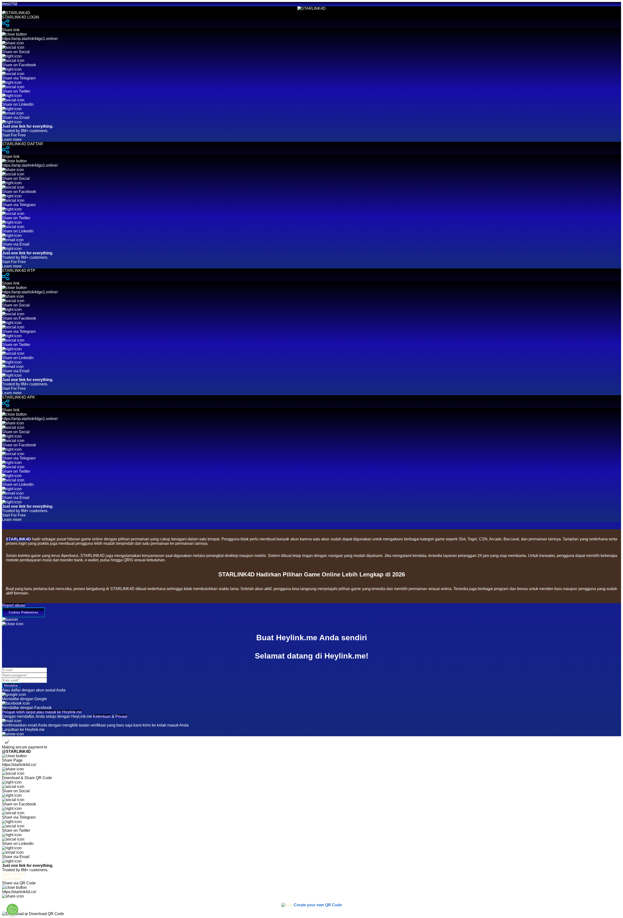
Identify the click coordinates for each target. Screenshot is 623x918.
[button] (311, 610)
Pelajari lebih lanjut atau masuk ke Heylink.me (42, 712)
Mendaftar (11, 685)
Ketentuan (102, 716)
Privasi (121, 716)
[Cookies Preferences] (12, 909)
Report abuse (13, 605)
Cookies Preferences (23, 612)
